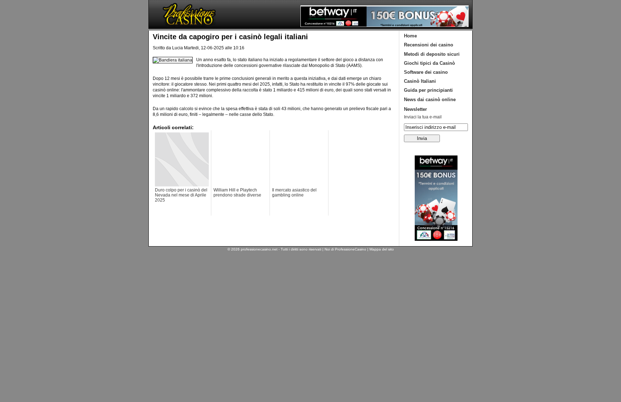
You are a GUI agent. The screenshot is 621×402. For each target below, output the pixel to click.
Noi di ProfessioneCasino (345, 249)
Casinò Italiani (420, 81)
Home (410, 36)
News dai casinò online (430, 99)
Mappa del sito (381, 249)
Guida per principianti (428, 90)
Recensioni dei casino (428, 45)
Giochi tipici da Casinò (429, 63)
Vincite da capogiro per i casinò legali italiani (230, 37)
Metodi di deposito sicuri (432, 54)
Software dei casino (426, 72)
